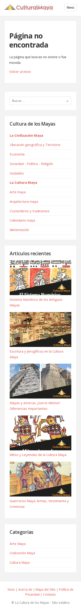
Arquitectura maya (24, 201)
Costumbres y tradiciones (30, 211)
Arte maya (18, 192)
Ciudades (17, 173)
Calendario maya (22, 220)
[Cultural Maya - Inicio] (29, 8)
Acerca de (25, 589)
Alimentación (19, 229)
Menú (70, 7)
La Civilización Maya (26, 135)
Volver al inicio (20, 71)
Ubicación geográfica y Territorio (35, 144)
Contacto (49, 594)
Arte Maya (18, 543)
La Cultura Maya (23, 182)
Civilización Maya (22, 553)
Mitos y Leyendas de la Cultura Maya (38, 454)
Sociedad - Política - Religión (31, 163)
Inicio (11, 589)
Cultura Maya (20, 562)
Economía (17, 154)
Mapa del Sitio (46, 589)
